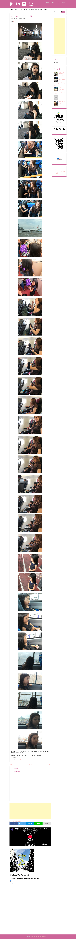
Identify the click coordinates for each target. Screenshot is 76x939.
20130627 (61, 96)
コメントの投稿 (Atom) (17, 821)
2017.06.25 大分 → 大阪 (21, 16)
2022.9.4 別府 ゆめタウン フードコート (62, 74)
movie (55, 174)
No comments (15, 21)
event (16, 759)
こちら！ (12, 11)
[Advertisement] (30, 811)
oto (20, 759)
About (53, 2)
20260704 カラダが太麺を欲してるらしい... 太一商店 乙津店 (59, 90)
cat (54, 172)
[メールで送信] (11, 757)
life (18, 759)
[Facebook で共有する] (14, 757)
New (11, 764)
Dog (57, 172)
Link (58, 2)
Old (49, 764)
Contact (63, 2)
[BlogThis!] (12, 757)
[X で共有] (13, 757)
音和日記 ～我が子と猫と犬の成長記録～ (40, 936)
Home (47, 2)
